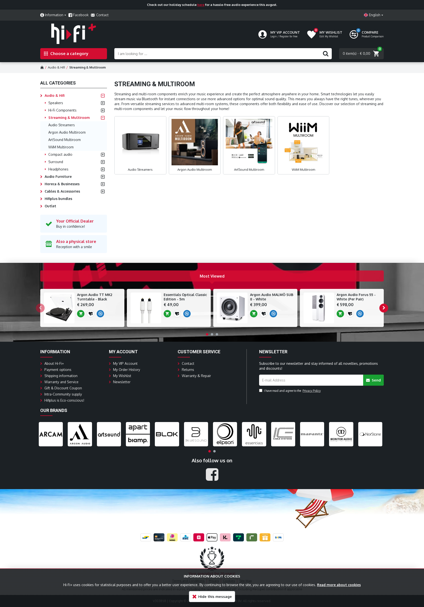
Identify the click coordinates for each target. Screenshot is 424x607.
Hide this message (215, 596)
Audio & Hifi (56, 67)
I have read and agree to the (292, 391)
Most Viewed (212, 276)
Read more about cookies (339, 585)
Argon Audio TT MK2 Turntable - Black (94, 297)
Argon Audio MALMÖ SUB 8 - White (271, 297)
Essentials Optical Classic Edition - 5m (185, 297)
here (200, 5)
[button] (40, 308)
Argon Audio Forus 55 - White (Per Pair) (356, 297)
